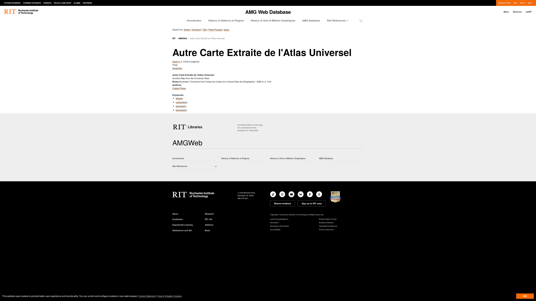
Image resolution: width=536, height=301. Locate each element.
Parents (47, 3)
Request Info (504, 3)
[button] (361, 21)
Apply (522, 3)
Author (187, 29)
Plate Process (215, 29)
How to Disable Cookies (170, 296)
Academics (177, 219)
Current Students (32, 3)
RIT (174, 38)
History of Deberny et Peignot (226, 20)
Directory (517, 11)
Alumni (77, 3)
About (175, 213)
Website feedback (282, 203)
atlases (179, 98)
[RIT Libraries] (187, 126)
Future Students (12, 3)
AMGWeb (182, 38)
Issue (226, 29)
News (506, 11)
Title (204, 29)
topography (181, 110)
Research (209, 213)
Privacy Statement (326, 229)
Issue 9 (176, 61)
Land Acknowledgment (279, 219)
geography (181, 106)
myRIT (529, 11)
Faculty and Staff (62, 3)
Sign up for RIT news (312, 203)
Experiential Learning (182, 224)
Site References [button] (336, 20)
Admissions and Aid (182, 230)
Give (530, 3)
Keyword (196, 29)
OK (525, 296)
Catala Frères (179, 88)
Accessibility (275, 229)
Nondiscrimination (326, 222)
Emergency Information (279, 226)
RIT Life (208, 219)
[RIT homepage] (21, 11)
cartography (181, 102)
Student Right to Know (328, 219)
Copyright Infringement (328, 226)
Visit (515, 3)
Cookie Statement (147, 296)
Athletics (209, 224)
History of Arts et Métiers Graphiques (273, 20)
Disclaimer (274, 222)
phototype (177, 68)
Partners (87, 3)
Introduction (194, 20)
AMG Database (311, 20)
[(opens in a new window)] (273, 194)
